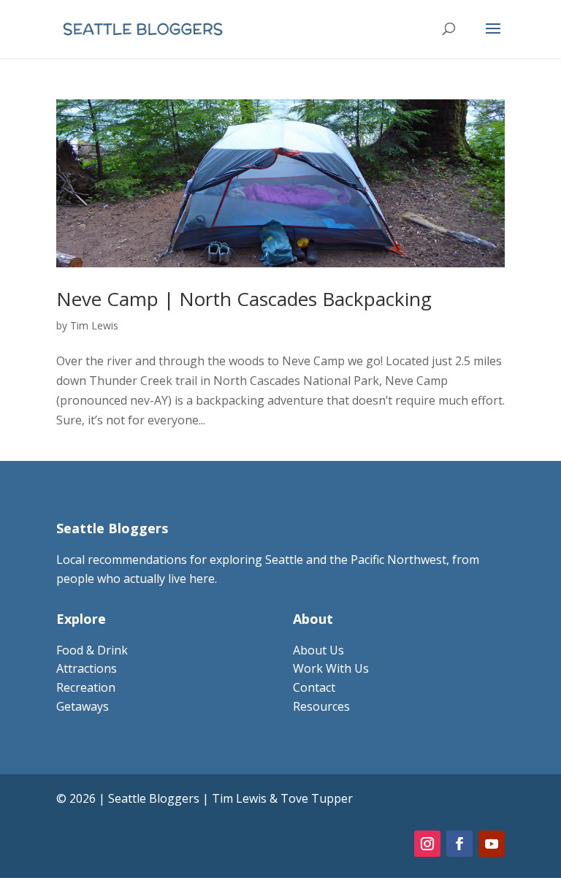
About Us (318, 650)
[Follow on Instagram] (427, 844)
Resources (321, 706)
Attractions (86, 668)
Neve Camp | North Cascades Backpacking (244, 299)
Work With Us (331, 668)
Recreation (85, 687)
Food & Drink (92, 650)
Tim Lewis (94, 325)
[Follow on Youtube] (491, 844)
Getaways (82, 706)
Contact (314, 687)
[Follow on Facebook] (459, 844)
